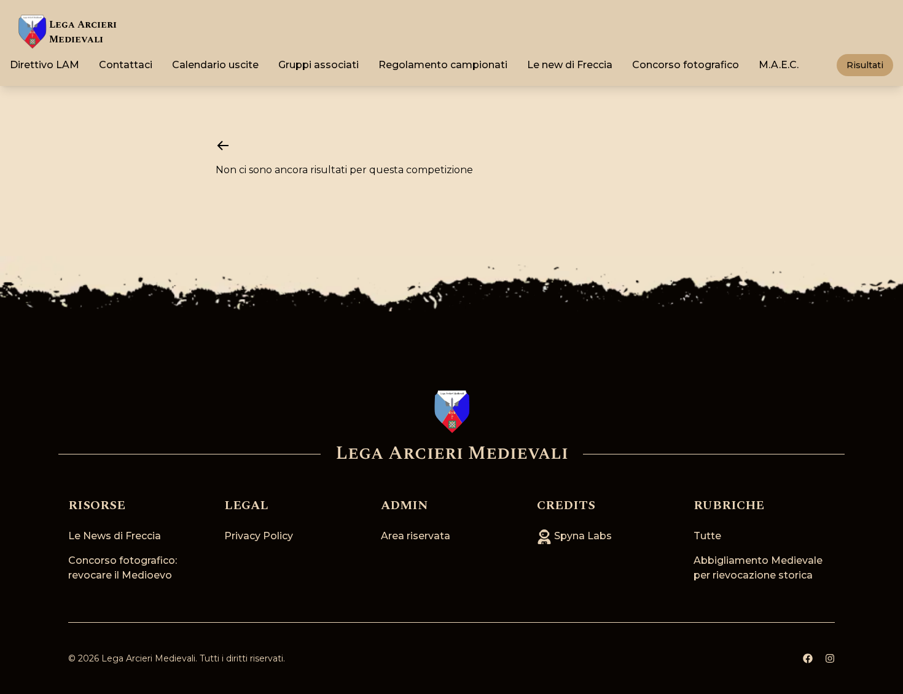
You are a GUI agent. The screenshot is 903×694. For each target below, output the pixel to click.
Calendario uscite (215, 65)
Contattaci (125, 65)
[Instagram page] (830, 658)
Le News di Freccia (114, 536)
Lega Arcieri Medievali (148, 658)
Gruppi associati (318, 65)
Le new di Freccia (569, 65)
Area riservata (415, 536)
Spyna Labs (582, 536)
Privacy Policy (258, 536)
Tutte (707, 536)
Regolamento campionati (442, 65)
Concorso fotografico (685, 65)
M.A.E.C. (779, 65)
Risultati (864, 65)
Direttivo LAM (44, 65)
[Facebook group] (808, 658)
